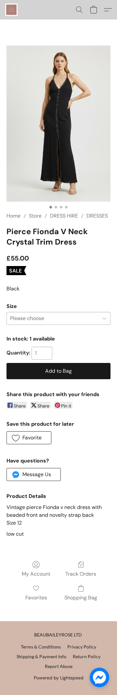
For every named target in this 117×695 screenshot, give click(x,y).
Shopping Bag (80, 597)
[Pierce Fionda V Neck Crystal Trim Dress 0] (58, 124)
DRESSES (97, 215)
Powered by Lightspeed (59, 678)
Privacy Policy (81, 646)
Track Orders (80, 573)
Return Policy (86, 656)
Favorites (36, 597)
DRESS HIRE (64, 215)
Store (35, 215)
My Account (36, 573)
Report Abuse (58, 666)
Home (13, 215)
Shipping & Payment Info (41, 656)
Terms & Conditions (41, 646)
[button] (11, 10)
